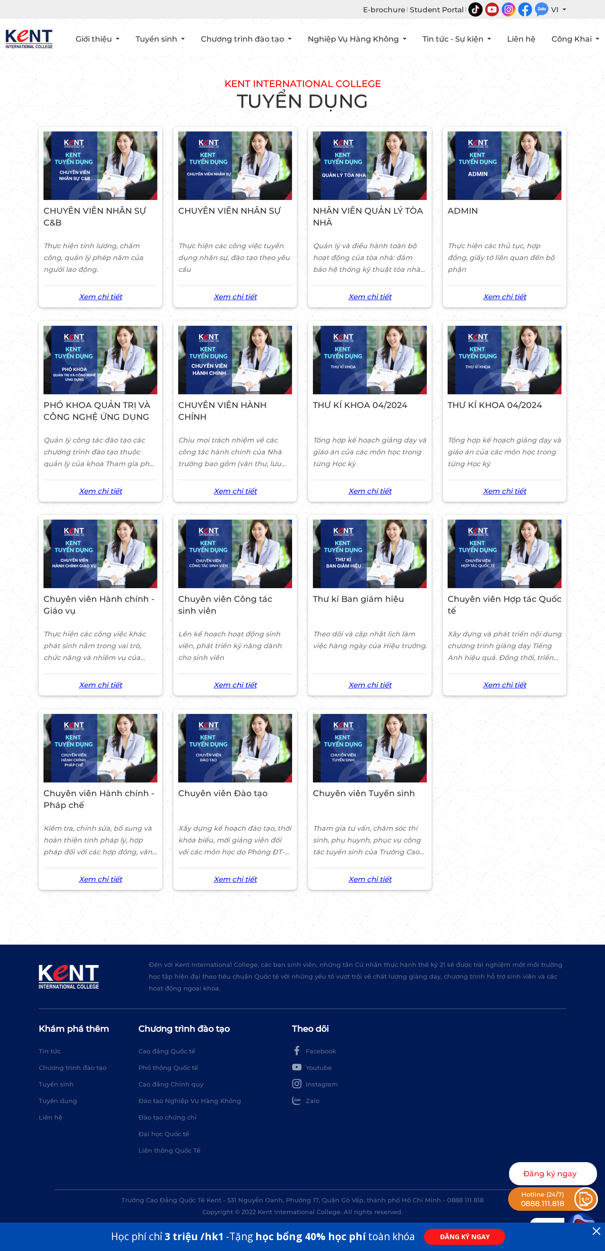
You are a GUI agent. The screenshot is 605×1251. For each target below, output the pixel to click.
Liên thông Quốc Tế (169, 1150)
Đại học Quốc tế (163, 1134)
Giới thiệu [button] (95, 39)
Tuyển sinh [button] (157, 39)
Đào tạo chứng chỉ (167, 1117)
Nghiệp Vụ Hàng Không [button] (354, 39)
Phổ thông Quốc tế (168, 1067)
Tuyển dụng (58, 1100)
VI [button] (556, 9)
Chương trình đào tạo (72, 1067)
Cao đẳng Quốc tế (166, 1051)
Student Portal (437, 9)
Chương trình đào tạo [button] (243, 39)
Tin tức (49, 1051)
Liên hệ (521, 39)
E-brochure (384, 9)
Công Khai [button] (573, 39)
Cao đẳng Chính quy (170, 1084)
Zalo (312, 1100)
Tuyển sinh (56, 1084)
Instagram (321, 1084)
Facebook (320, 1051)
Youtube (318, 1067)
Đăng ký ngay (550, 1173)
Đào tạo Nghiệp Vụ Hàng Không (189, 1100)
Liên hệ (50, 1117)
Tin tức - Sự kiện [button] (454, 39)
